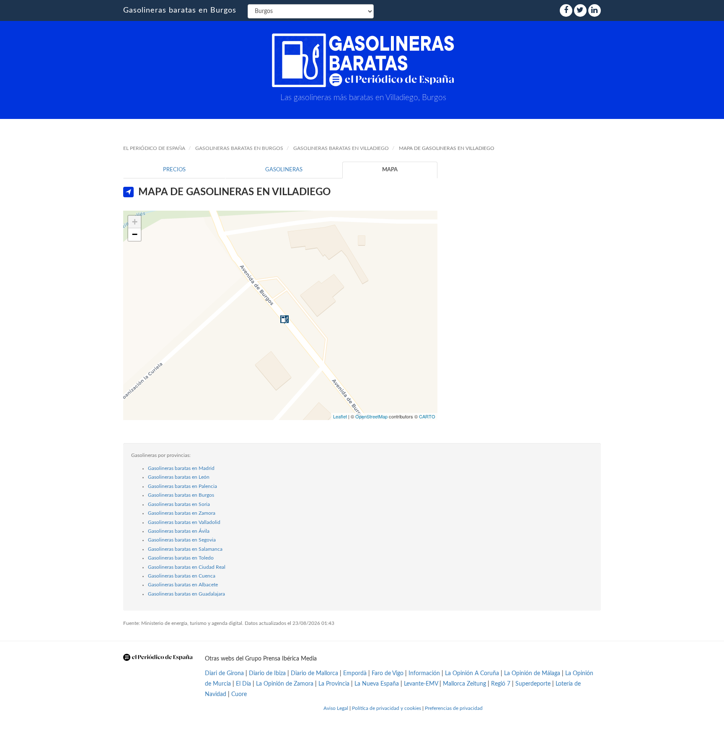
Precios (174, 170)
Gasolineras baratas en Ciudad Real (186, 567)
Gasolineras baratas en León (178, 477)
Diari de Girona (224, 673)
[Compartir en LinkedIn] (594, 10)
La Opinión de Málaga (533, 673)
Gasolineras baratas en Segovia (182, 539)
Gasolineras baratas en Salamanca (185, 549)
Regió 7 (500, 684)
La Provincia (333, 684)
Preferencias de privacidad (454, 708)
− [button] (134, 234)
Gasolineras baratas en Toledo (181, 557)
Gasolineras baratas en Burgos (179, 10)
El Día (243, 684)
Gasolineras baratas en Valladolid (184, 522)
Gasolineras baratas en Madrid (181, 468)
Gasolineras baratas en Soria (179, 504)
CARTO (427, 416)
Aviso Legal (335, 708)
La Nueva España (377, 684)
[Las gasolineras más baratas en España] (363, 60)
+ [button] (134, 222)
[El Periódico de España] (157, 657)
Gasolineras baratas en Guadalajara (186, 593)
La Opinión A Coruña (472, 673)
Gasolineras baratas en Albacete (183, 584)
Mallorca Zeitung (464, 684)
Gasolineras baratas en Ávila (178, 531)
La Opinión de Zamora (284, 684)
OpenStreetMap (371, 416)
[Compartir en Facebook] (566, 10)
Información (424, 673)
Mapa (390, 170)
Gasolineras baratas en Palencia (182, 486)
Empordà (355, 673)
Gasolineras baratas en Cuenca (181, 575)
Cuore (239, 694)
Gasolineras (284, 170)
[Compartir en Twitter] (580, 10)
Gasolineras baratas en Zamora (181, 513)
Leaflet (340, 416)
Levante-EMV (421, 684)
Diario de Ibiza (267, 673)
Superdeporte (533, 684)
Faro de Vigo (387, 673)
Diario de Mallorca (314, 673)
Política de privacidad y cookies (386, 708)
